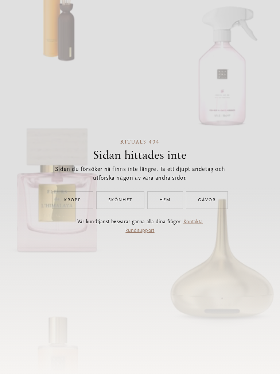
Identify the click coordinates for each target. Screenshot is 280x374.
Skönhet (120, 200)
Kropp (72, 200)
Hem (165, 200)
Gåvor (207, 200)
